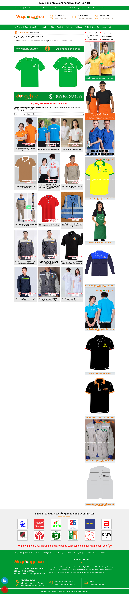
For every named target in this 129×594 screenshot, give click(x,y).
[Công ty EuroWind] (22, 524)
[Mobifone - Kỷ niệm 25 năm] (73, 524)
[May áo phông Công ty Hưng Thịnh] (49, 132)
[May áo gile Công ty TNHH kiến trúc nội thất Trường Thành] (100, 483)
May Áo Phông (94, 567)
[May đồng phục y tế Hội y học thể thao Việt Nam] (72, 281)
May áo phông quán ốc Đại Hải (100, 373)
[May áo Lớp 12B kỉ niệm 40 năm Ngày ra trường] (100, 308)
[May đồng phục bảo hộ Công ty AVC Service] (26, 281)
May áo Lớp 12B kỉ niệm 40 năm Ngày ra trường (100, 329)
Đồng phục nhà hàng (107, 39)
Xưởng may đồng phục (63, 572)
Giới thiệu (28, 8)
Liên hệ (102, 8)
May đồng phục (68, 567)
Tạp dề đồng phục (107, 36)
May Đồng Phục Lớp (63, 569)
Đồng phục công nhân (108, 33)
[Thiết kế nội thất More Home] (73, 535)
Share (81, 114)
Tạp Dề (60, 27)
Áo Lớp (69, 27)
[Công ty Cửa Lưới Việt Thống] (56, 524)
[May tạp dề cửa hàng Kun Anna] (100, 220)
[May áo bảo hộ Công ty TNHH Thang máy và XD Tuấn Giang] (100, 264)
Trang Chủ (18, 8)
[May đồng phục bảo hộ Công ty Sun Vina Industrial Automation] (26, 244)
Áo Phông (18, 27)
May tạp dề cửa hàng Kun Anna (100, 242)
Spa (104, 27)
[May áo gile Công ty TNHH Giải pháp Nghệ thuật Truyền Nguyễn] (49, 281)
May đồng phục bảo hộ (92, 569)
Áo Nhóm (78, 27)
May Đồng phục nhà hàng (56, 567)
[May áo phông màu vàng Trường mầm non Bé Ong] (100, 176)
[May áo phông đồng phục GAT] (72, 132)
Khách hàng (59, 8)
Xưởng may (47, 8)
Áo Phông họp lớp (92, 39)
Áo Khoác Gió (48, 27)
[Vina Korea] (39, 535)
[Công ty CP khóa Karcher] (39, 524)
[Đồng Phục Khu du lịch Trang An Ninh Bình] (56, 535)
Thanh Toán (92, 8)
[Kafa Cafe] (106, 535)
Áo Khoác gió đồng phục (92, 36)
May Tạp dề (52, 572)
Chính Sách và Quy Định (76, 8)
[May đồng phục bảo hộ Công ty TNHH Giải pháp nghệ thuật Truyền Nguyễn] (49, 244)
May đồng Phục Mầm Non (77, 569)
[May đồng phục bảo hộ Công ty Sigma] (72, 169)
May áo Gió (86, 567)
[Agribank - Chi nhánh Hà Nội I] (22, 535)
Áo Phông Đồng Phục (93, 33)
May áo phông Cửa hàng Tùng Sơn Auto (100, 417)
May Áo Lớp (102, 567)
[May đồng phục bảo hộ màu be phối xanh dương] (26, 207)
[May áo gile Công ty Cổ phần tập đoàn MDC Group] (100, 439)
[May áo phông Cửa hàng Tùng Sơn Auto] (100, 395)
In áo (37, 8)
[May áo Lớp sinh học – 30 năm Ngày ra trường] (26, 131)
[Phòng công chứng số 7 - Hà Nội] (90, 535)
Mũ (110, 27)
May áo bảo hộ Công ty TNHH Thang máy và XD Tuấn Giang (99, 285)
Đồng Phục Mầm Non (98, 572)
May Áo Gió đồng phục (106, 569)
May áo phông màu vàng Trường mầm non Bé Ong (100, 198)
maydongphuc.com (82, 591)
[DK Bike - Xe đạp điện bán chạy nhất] (90, 524)
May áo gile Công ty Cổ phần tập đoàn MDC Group (99, 460)
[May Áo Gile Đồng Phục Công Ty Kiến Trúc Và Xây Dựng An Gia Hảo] (72, 206)
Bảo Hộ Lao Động (32, 27)
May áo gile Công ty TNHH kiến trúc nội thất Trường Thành (100, 504)
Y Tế (87, 27)
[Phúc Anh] (106, 524)
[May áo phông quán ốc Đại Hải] (100, 351)
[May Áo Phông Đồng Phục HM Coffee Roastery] (26, 169)
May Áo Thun (77, 567)
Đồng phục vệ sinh (85, 572)
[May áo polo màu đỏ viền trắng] (49, 207)
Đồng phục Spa (75, 572)
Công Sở (95, 27)
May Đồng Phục (23, 32)
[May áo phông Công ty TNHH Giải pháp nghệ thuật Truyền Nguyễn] (72, 244)
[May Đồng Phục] (29, 20)
